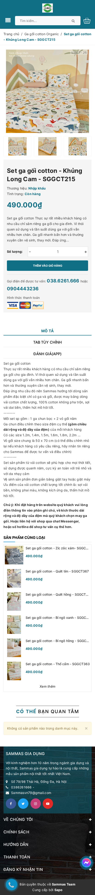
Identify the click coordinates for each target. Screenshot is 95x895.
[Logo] (47, 7)
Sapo (58, 890)
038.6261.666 (63, 281)
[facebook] (11, 803)
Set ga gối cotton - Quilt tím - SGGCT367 (57, 571)
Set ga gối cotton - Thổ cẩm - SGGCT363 (58, 664)
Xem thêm (47, 686)
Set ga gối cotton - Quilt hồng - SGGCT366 (59, 594)
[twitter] (23, 803)
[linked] (48, 803)
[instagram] (35, 803)
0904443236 (23, 288)
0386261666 (21, 787)
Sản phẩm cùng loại (24, 537)
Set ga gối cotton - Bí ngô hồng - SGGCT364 (60, 641)
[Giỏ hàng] (88, 20)
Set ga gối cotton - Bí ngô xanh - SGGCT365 (60, 618)
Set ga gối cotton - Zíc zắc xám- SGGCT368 (60, 548)
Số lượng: (15, 251)
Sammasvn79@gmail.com (31, 793)
